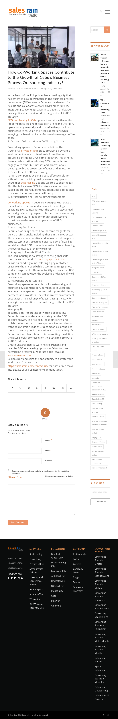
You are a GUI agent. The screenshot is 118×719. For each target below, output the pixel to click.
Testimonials (79, 554)
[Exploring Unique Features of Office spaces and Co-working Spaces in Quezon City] (2, 359)
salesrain (95, 378)
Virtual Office (97, 447)
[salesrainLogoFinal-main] (23, 12)
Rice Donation (97, 364)
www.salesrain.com (19, 355)
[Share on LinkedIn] (37, 388)
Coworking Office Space (99, 279)
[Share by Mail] (71, 388)
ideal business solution (97, 318)
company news (98, 268)
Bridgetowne (58, 580)
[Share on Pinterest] (29, 388)
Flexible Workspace (99, 302)
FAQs (76, 558)
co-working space (99, 230)
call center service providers (99, 219)
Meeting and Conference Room (36, 581)
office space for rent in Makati (100, 340)
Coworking (96, 272)
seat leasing (28, 182)
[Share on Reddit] (62, 388)
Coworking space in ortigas (100, 560)
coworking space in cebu (102, 606)
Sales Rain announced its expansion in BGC (99, 386)
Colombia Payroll (100, 659)
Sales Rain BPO (98, 394)
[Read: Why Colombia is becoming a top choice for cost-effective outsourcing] (94, 103)
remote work (97, 359)
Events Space (36, 589)
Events (76, 582)
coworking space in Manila (99, 291)
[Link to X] (108, 714)
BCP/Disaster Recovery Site (37, 606)
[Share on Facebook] (12, 388)
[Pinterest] (22, 578)
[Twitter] (12, 578)
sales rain (57, 88)
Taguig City (96, 437)
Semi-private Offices (36, 570)
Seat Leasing (97, 403)
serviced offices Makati (98, 431)
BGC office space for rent (100, 203)
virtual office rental (99, 468)
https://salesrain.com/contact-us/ (28, 366)
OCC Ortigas (57, 585)
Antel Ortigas (58, 575)
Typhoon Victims (98, 442)
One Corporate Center (98, 348)
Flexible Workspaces (100, 307)
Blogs (44, 88)
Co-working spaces (19, 202)
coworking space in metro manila (102, 637)
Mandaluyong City (58, 564)
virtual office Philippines (97, 461)
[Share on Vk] (54, 388)
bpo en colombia (100, 668)
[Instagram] (19, 578)
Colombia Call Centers (102, 697)
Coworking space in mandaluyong (102, 572)
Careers (77, 563)
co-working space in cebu (100, 245)
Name (48, 440)
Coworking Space (99, 285)
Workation (35, 599)
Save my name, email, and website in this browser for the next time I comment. (41, 472)
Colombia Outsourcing (101, 688)
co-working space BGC (99, 237)
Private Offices (97, 355)
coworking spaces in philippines (100, 625)
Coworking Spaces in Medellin (100, 678)
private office (29, 150)
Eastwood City (58, 570)
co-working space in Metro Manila (100, 261)
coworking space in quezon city (101, 596)
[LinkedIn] (15, 578)
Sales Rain (96, 373)
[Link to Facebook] (103, 714)
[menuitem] (99, 12)
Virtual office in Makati (98, 453)
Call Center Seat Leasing (98, 211)
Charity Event (97, 226)
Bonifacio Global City (57, 555)
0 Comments (32, 88)
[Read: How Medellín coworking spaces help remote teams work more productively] (94, 142)
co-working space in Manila (100, 253)
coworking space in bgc (101, 615)
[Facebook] (8, 578)
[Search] (99, 12)
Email (48, 450)
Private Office (37, 563)
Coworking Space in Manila (100, 649)
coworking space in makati (100, 584)
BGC (93, 196)
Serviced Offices (98, 416)
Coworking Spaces (99, 298)
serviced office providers (97, 410)
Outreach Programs (78, 589)
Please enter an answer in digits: (59, 476)
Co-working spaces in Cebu (51, 259)
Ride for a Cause (98, 369)
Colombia (56, 605)
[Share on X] (20, 388)
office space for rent (100, 334)
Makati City (57, 590)
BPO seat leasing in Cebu (22, 120)
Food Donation (98, 312)
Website (48, 461)
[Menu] (106, 12)
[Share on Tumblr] (45, 388)
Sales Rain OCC (98, 399)
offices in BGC (97, 324)
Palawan (55, 600)
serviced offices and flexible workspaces (99, 423)
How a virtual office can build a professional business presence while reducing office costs (106, 70)
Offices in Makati (98, 329)
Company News (78, 570)
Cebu (54, 595)
